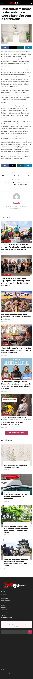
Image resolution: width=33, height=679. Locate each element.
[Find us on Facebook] (1, 670)
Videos (3, 615)
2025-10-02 (4, 427)
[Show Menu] (2, 2)
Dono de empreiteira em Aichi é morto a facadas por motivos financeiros (16, 497)
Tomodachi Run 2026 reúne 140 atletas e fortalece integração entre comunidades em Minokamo (16, 247)
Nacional (3, 607)
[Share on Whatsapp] (20, 47)
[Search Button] (31, 2)
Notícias (6, 492)
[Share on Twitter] (13, 47)
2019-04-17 (7, 469)
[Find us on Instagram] (3, 670)
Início (3, 591)
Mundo (3, 605)
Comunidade (6, 241)
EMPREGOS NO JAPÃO (8, 618)
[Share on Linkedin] (28, 47)
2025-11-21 (4, 321)
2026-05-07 (4, 288)
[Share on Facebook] (5, 47)
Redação (16, 203)
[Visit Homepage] (16, 3)
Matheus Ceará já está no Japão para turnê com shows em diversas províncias (16, 316)
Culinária (3, 603)
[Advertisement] (16, 647)
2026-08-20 (7, 534)
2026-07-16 (4, 252)
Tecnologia (4, 609)
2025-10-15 (4, 355)
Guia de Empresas (6, 613)
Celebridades (7, 274)
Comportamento (5, 600)
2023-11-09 (7, 501)
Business (5, 344)
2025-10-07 (4, 391)
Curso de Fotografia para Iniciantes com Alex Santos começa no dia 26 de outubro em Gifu (16, 350)
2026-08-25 (7, 568)
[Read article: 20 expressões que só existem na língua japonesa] (16, 455)
